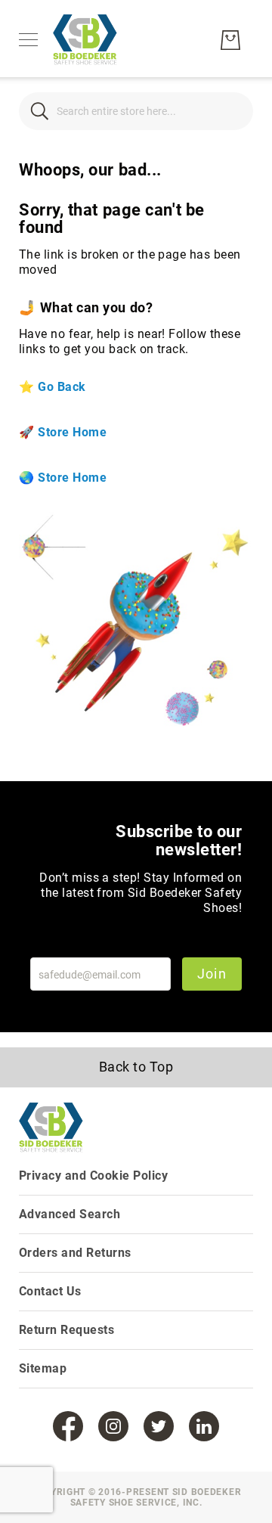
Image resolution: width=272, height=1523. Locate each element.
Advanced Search (69, 1214)
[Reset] (232, 111)
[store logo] (85, 40)
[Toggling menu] (28, 39)
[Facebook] (68, 1426)
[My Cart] (230, 40)
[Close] (40, 111)
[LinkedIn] (204, 1426)
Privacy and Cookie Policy (93, 1175)
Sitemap (42, 1368)
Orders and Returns (75, 1252)
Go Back (61, 387)
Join (212, 974)
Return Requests (66, 1330)
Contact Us (50, 1291)
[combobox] (136, 111)
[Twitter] (159, 1426)
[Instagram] (113, 1426)
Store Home (72, 432)
